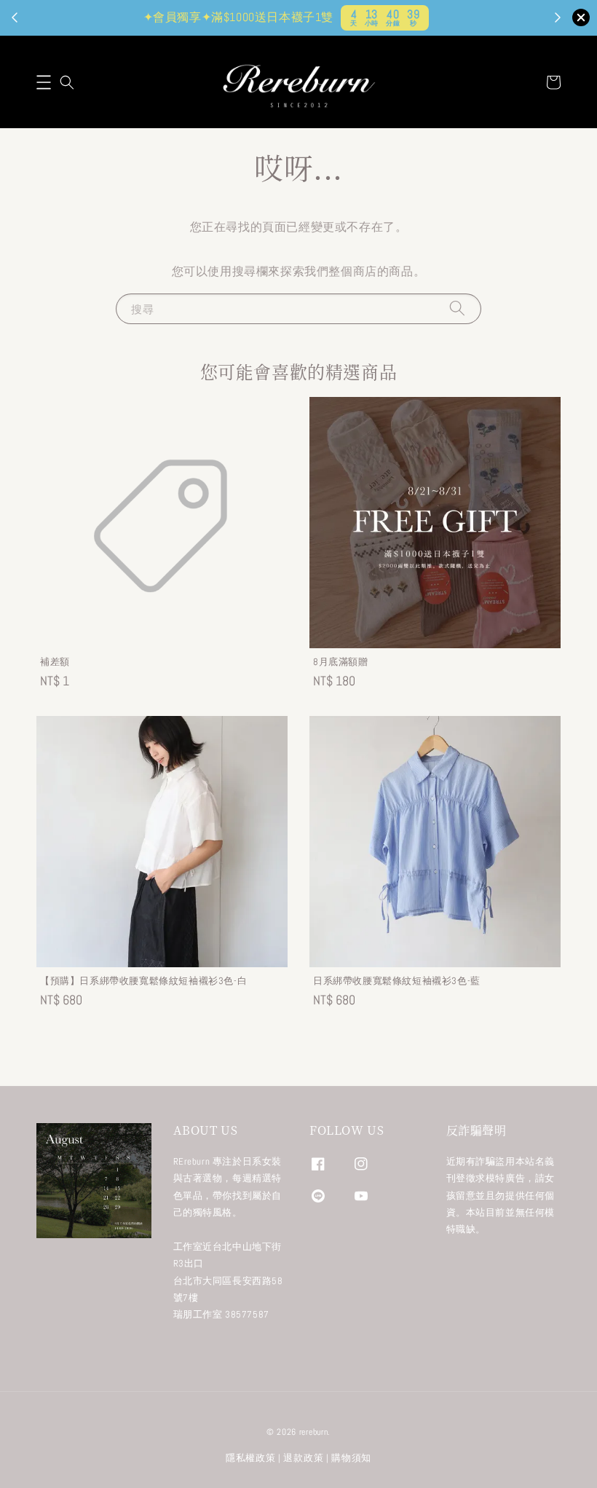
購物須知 (351, 1458)
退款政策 (303, 1458)
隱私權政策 (251, 1458)
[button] (44, 82)
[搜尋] (457, 308)
